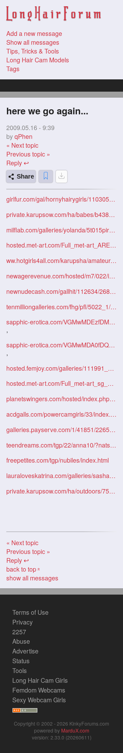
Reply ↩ (17, 162)
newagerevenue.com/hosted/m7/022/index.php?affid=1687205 (61, 276)
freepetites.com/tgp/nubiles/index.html (57, 460)
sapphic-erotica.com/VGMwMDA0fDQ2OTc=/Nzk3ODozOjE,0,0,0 (61, 345)
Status (21, 660)
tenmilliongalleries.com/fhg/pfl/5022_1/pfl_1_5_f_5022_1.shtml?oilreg (61, 307)
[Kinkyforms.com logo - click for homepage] (53, 14)
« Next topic (22, 145)
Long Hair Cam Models (37, 59)
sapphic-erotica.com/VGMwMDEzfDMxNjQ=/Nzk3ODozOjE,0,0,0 (61, 322)
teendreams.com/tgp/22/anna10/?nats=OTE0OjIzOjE (61, 445)
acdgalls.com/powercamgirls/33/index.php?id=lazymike (61, 414)
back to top (23, 569)
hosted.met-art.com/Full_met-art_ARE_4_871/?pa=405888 (61, 245)
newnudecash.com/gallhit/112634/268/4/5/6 (61, 291)
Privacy (22, 622)
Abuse (21, 641)
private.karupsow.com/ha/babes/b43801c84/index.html (61, 214)
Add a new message (34, 33)
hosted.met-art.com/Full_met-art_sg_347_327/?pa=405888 (61, 383)
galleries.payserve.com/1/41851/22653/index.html (61, 429)
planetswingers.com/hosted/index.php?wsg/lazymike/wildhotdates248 (61, 398)
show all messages (32, 577)
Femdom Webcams (38, 690)
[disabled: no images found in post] (61, 176)
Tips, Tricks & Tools (32, 51)
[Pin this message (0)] (46, 176)
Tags (13, 68)
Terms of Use (30, 612)
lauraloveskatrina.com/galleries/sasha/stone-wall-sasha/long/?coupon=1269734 (61, 475)
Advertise (25, 651)
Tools (19, 670)
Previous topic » (28, 154)
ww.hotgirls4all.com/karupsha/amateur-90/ (61, 260)
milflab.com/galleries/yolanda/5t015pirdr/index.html (61, 230)
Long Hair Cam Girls (40, 680)
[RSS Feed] (25, 709)
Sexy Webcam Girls (39, 699)
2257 (19, 631)
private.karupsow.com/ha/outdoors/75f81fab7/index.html (61, 491)
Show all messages (32, 42)
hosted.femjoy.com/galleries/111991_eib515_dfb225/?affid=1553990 (61, 368)
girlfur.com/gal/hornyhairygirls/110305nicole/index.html (61, 199)
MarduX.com (75, 730)
